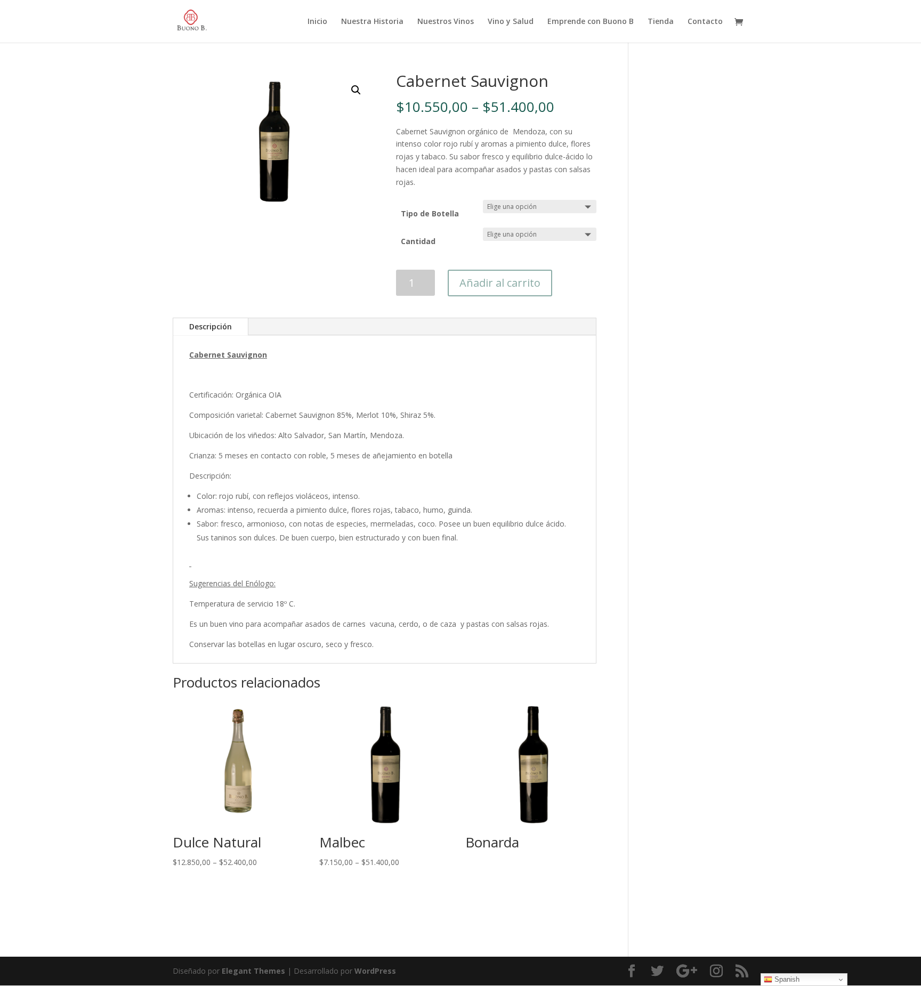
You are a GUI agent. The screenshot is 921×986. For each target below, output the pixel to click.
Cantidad (418, 241)
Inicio (317, 22)
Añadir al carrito (499, 283)
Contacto (705, 22)
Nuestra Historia (372, 22)
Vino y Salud (511, 22)
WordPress (375, 971)
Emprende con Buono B (590, 22)
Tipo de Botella (430, 213)
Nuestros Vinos (445, 22)
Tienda (661, 22)
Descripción (210, 326)
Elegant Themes (253, 971)
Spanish (785, 979)
